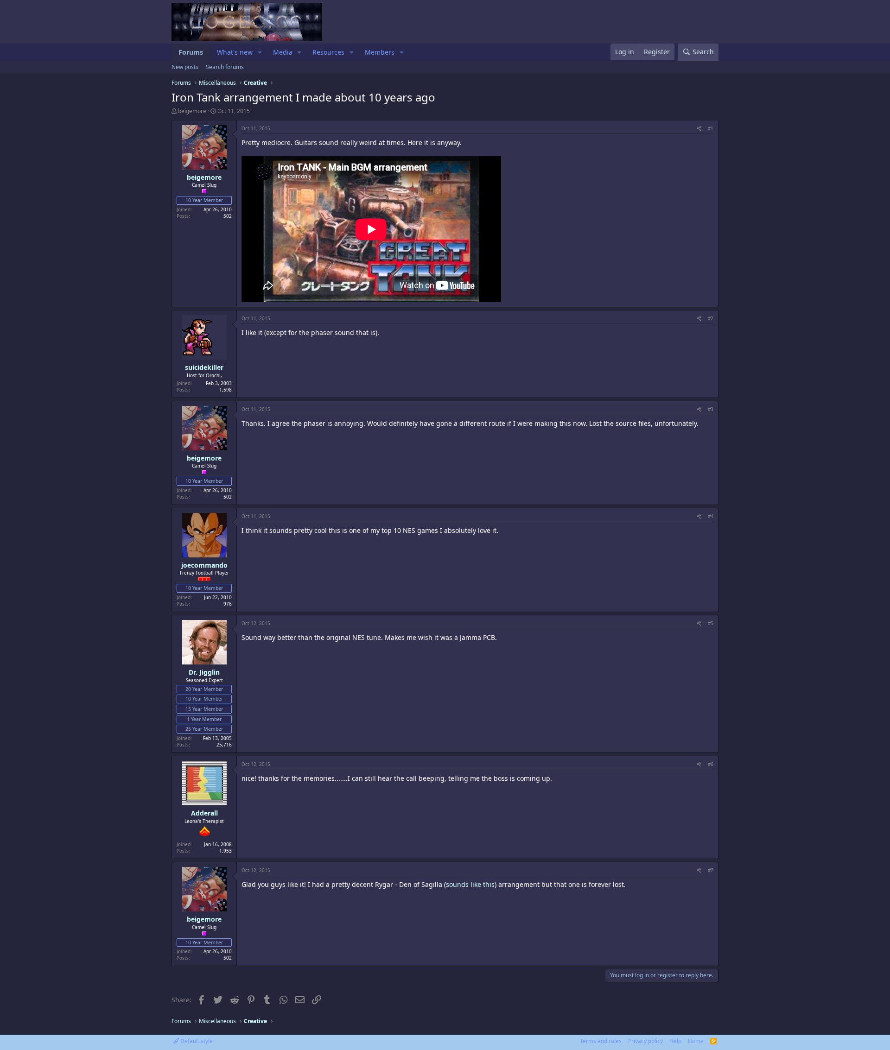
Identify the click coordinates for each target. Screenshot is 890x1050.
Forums (190, 52)
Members (379, 52)
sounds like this (470, 884)
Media (282, 52)
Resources (328, 52)
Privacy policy (645, 1041)
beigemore (192, 111)
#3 (710, 409)
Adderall (204, 813)
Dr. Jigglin (204, 672)
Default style (196, 1041)
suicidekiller (204, 367)
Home (696, 1041)
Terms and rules (601, 1041)
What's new (235, 52)
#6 (710, 764)
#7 (710, 870)
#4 (710, 516)
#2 (710, 318)
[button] (260, 52)
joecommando (204, 565)
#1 (710, 128)
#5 (710, 623)
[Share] (699, 128)
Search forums (225, 67)
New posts (185, 67)
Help (675, 1041)
